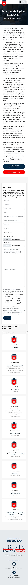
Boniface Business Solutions (16, 555)
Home (4, 18)
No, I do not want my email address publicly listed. (20, 299)
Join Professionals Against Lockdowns (14, 166)
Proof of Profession (8, 236)
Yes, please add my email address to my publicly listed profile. (9, 298)
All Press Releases (14, 172)
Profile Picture (7, 242)
